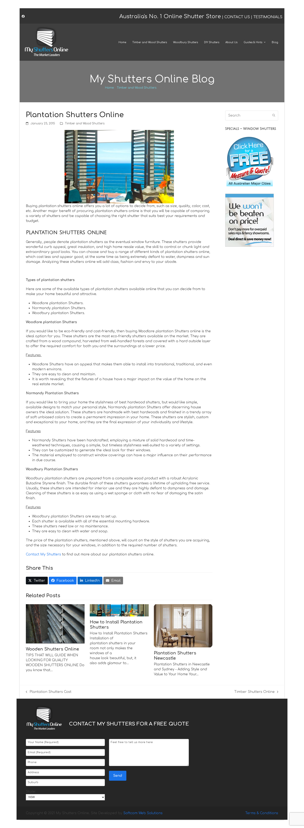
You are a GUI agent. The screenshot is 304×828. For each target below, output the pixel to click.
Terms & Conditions (261, 813)
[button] (37, 580)
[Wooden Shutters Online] (55, 623)
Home (109, 87)
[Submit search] (273, 115)
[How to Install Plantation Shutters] (119, 610)
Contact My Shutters (44, 554)
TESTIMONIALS (267, 17)
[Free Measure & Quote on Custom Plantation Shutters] (249, 187)
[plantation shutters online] (119, 167)
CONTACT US (237, 17)
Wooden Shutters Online (52, 649)
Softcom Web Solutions (143, 813)
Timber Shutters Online (254, 692)
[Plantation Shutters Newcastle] (183, 626)
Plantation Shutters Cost (48, 692)
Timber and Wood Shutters (137, 87)
